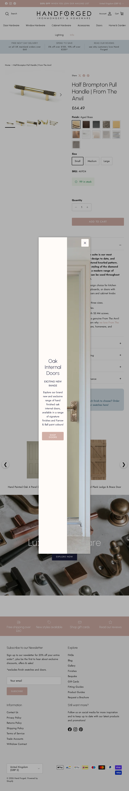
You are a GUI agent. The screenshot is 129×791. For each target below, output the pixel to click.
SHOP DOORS (53, 436)
